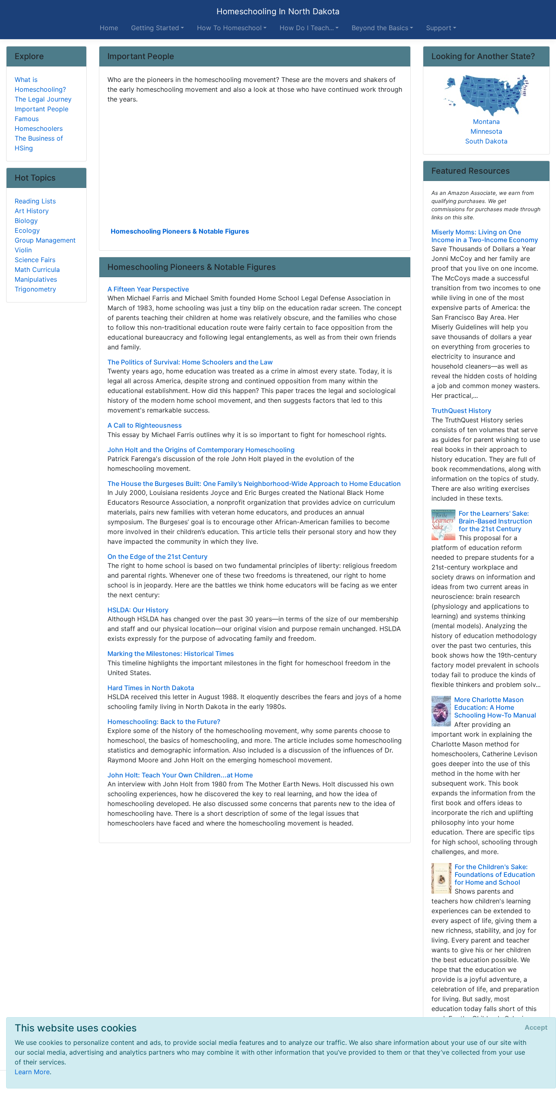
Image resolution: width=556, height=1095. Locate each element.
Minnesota (486, 131)
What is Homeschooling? (40, 84)
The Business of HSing (39, 143)
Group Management (45, 240)
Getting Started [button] (155, 28)
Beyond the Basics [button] (380, 28)
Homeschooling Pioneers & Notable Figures (180, 231)
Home (109, 28)
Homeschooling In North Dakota (278, 11)
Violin (23, 250)
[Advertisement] (255, 164)
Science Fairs (35, 260)
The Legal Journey (43, 99)
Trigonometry (35, 289)
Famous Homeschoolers (39, 123)
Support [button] (438, 28)
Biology (26, 220)
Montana (486, 121)
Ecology (27, 230)
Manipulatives (36, 279)
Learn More (32, 1072)
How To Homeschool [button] (229, 28)
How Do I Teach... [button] (307, 28)
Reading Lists (35, 201)
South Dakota (486, 141)
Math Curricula (37, 269)
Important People (41, 109)
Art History (32, 211)
